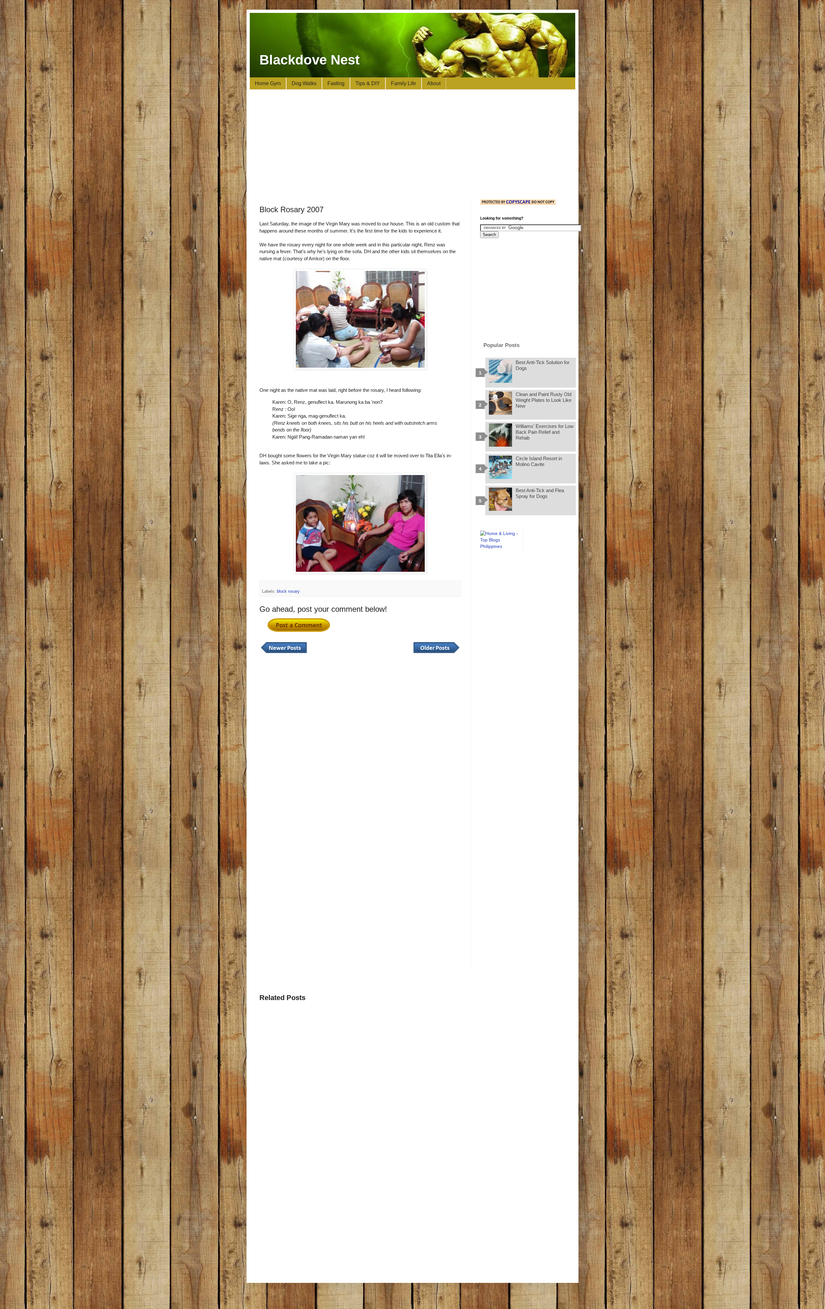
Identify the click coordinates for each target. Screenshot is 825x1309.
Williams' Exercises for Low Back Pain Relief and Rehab (545, 432)
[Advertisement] (412, 144)
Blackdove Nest (309, 59)
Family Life (403, 83)
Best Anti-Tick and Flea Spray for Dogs (540, 493)
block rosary (288, 591)
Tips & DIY (367, 83)
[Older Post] (436, 653)
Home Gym (268, 83)
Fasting (336, 83)
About (434, 83)
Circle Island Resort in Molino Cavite (539, 461)
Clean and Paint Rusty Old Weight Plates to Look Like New (543, 400)
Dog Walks (304, 83)
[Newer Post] (283, 653)
